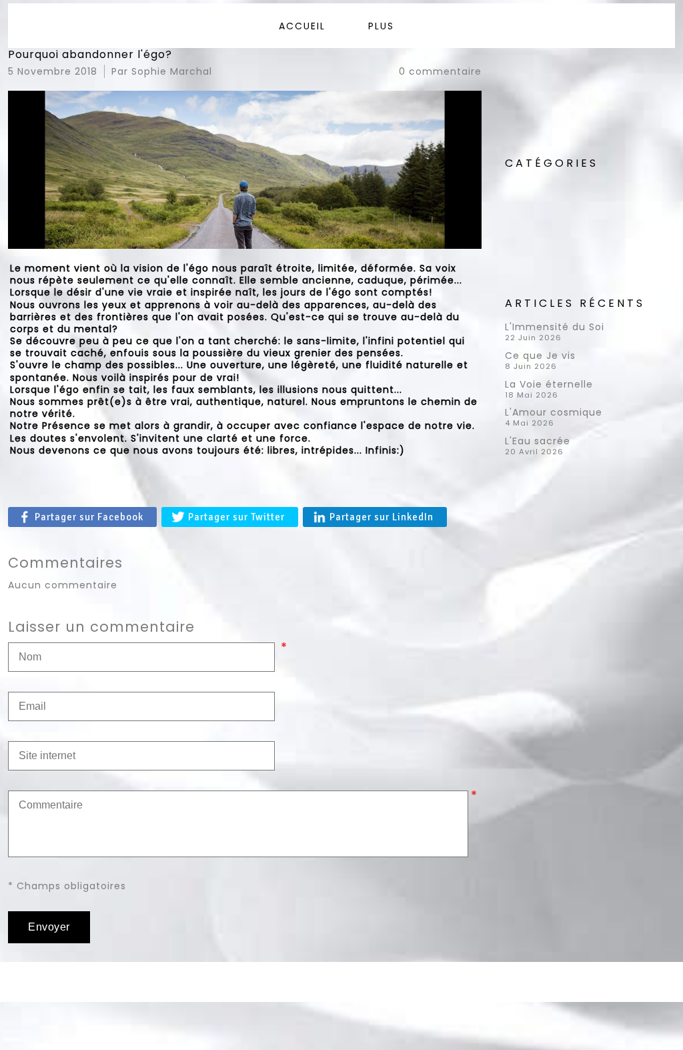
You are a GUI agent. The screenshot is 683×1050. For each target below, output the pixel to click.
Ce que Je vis (540, 355)
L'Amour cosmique (553, 412)
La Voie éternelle (549, 384)
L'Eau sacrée (537, 441)
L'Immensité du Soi (554, 327)
